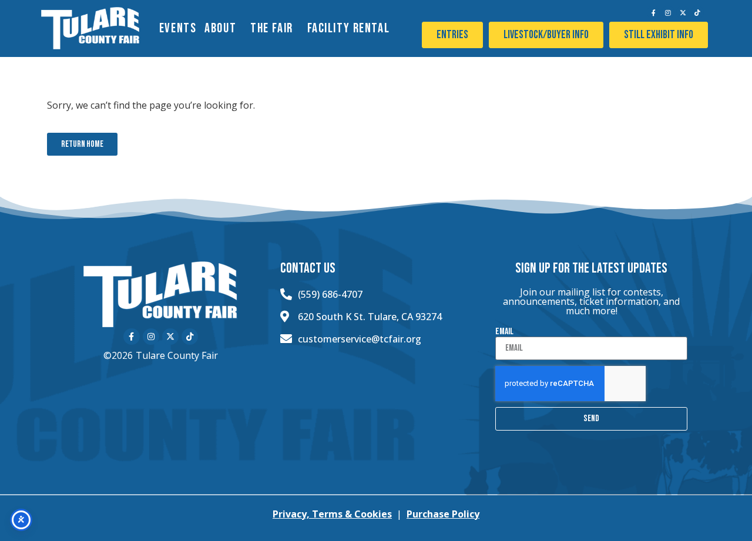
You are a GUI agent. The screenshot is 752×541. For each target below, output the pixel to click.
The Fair (271, 28)
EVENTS (177, 28)
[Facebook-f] (653, 12)
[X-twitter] (682, 12)
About (220, 28)
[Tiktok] (697, 12)
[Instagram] (668, 12)
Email (504, 332)
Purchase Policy (443, 514)
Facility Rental (348, 28)
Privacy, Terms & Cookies (332, 514)
